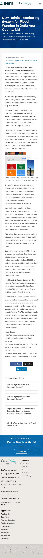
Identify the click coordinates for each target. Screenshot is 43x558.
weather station (10, 63)
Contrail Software (13, 60)
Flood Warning (24, 60)
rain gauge (33, 60)
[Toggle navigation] (40, 4)
